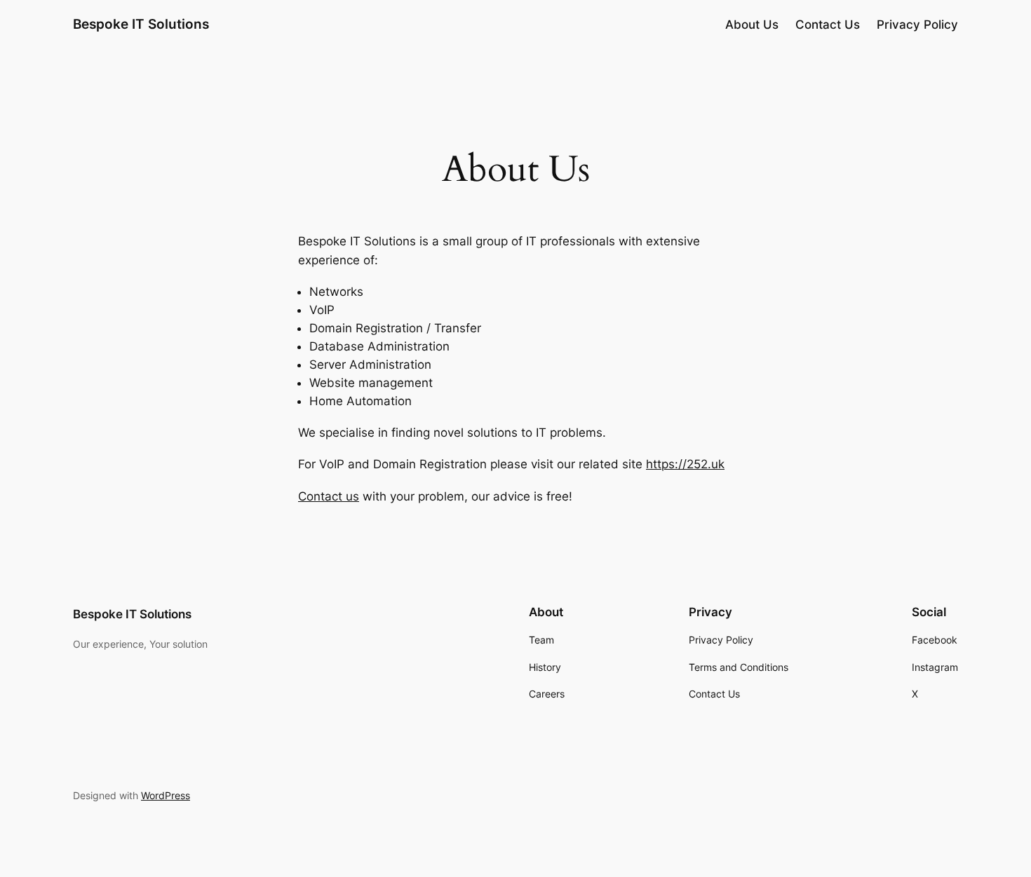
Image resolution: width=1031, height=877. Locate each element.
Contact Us (827, 25)
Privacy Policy (917, 25)
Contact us (328, 496)
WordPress (165, 795)
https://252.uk (685, 464)
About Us (752, 25)
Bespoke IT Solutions (141, 23)
